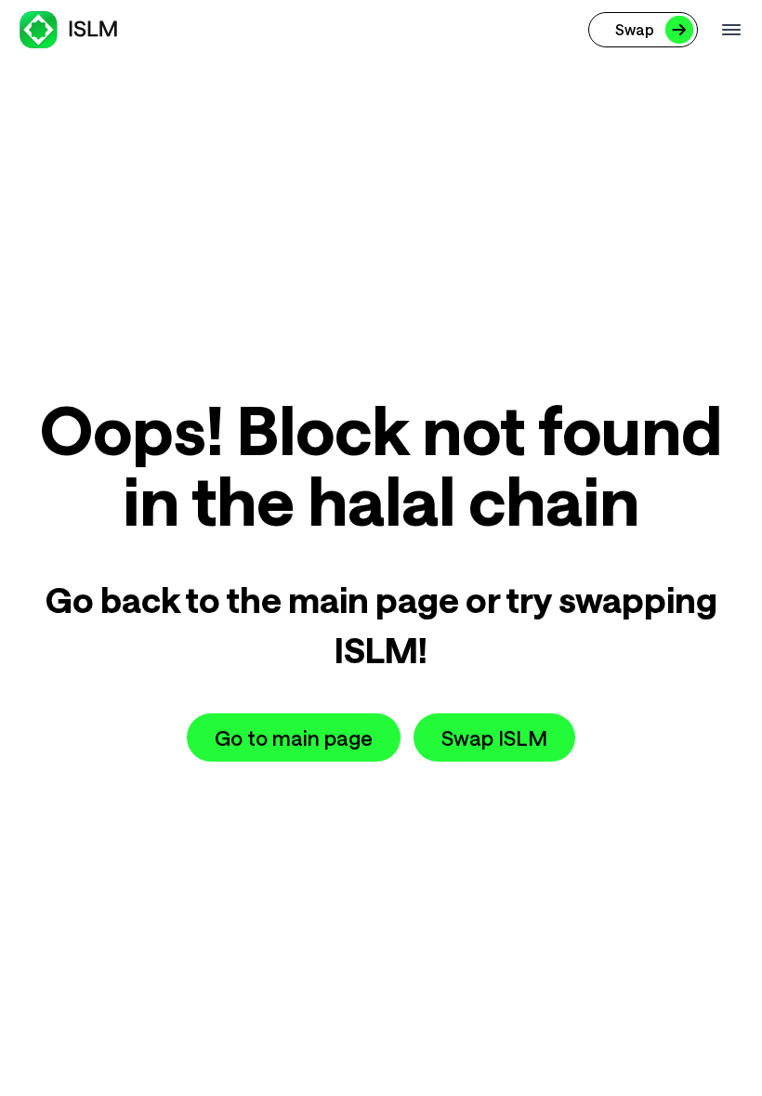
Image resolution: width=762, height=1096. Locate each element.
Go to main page (294, 737)
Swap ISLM (494, 737)
